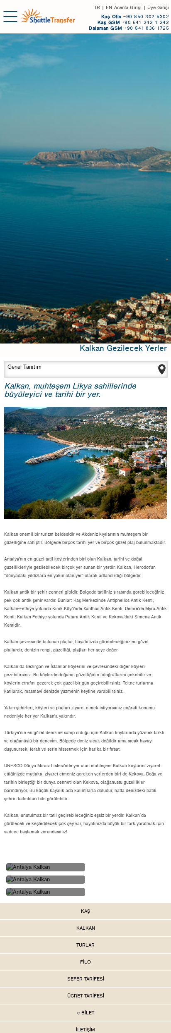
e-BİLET (85, 1013)
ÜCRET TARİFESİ (85, 996)
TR (97, 7)
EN (109, 7)
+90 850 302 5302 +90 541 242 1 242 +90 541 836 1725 (129, 22)
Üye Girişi (158, 7)
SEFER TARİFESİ (85, 979)
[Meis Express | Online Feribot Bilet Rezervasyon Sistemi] (48, 16)
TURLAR (85, 945)
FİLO (85, 962)
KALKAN (85, 928)
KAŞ (85, 911)
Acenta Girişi (128, 7)
